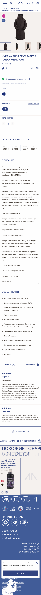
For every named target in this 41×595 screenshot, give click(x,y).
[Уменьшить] (3, 123)
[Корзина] (37, 3)
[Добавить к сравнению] (37, 68)
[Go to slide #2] (16, 46)
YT (25, 499)
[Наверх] (36, 499)
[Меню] (5, 3)
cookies (22, 563)
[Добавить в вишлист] (32, 68)
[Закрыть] (37, 563)
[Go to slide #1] (5, 46)
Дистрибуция (30, 546)
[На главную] (20, 3)
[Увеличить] (12, 123)
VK (6, 499)
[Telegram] (14, 522)
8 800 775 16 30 (10, 531)
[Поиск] (11, 3)
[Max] (5, 522)
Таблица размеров (33, 103)
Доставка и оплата (27, 552)
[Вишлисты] (33, 3)
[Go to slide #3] (28, 46)
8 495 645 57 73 (10, 535)
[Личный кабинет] (28, 3)
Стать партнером (28, 544)
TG (15, 499)
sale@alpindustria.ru (11, 538)
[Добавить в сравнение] (6, 492)
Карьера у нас (30, 549)
